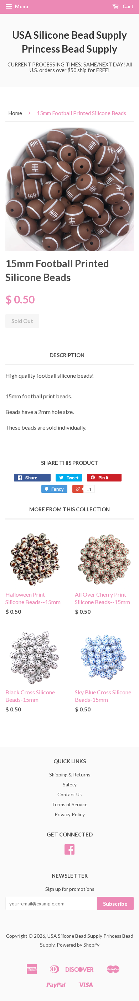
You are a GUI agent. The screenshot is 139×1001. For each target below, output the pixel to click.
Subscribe (115, 903)
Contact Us (69, 794)
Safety (70, 784)
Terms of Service (69, 804)
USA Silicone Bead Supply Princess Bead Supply (69, 42)
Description (67, 355)
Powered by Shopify (78, 945)
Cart (128, 6)
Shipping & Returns (69, 774)
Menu (21, 6)
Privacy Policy (70, 814)
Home (15, 113)
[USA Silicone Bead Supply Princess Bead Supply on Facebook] (69, 852)
